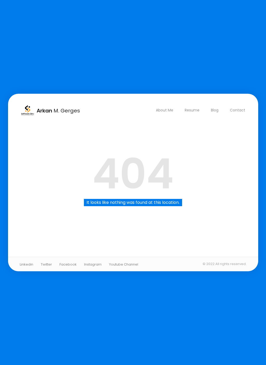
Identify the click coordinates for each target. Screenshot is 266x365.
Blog (214, 110)
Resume (191, 110)
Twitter (46, 264)
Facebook (68, 264)
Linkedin (26, 264)
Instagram (93, 264)
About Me (164, 110)
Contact (237, 110)
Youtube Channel (123, 264)
